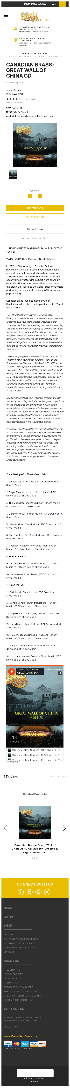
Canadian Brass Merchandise (21, 947)
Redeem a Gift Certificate (19, 999)
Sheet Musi (29, 592)
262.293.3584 (35, 4)
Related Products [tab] (35, 794)
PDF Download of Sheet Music (23, 506)
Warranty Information (35, 238)
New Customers (13, 974)
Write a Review (15, 102)
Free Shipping (12, 969)
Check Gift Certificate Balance (23, 995)
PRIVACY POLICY (13, 978)
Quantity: (35, 190)
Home (25, 53)
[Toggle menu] (5, 17)
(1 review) (29, 99)
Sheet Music (30, 481)
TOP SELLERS (40, 53)
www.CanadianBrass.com (21, 1036)
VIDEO (23, 258)
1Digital (35, 1081)
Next (64, 828)
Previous (5, 828)
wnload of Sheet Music (23, 648)
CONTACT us (11, 982)
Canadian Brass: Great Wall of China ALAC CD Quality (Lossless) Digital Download (35, 848)
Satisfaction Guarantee (18, 987)
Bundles (9, 951)
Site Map (9, 916)
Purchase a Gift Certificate (20, 991)
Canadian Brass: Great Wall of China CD (36, 56)
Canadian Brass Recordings (21, 939)
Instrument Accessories (19, 943)
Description (35, 229)
